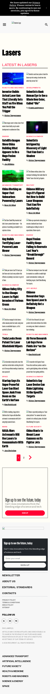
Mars (4, 427)
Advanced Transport (12, 185)
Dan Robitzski (35, 354)
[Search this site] (46, 24)
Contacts (9, 593)
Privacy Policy (9, 600)
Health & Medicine (13, 671)
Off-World (31, 288)
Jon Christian (10, 451)
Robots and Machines (13, 88)
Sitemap (6, 607)
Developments (33, 88)
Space (5, 377)
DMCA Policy (7, 605)
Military (30, 185)
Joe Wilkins (9, 164)
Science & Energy (34, 136)
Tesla (5, 334)
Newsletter (11, 575)
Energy (5, 136)
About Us (9, 581)
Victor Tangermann (12, 115)
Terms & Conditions (11, 603)
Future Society (34, 427)
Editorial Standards (17, 587)
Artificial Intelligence (16, 661)
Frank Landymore (36, 108)
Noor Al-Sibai (10, 205)
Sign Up (25, 513)
